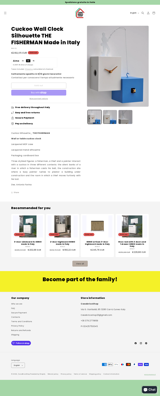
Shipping (29, 69)
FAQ (13, 308)
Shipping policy (95, 374)
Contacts (15, 317)
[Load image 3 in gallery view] (125, 117)
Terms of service (80, 374)
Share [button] (16, 192)
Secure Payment (19, 312)
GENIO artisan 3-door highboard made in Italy (97, 243)
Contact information (111, 374)
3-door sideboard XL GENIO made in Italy (28, 243)
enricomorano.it (150, 374)
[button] (5, 13)
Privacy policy (66, 374)
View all (80, 263)
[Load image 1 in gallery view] (95, 117)
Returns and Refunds (21, 330)
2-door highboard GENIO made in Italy (62, 243)
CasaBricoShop (24, 374)
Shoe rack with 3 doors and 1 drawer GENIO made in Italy (132, 244)
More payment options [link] (39, 99)
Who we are (16, 304)
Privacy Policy (17, 326)
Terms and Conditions (21, 321)
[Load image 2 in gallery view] (110, 117)
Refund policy (53, 374)
